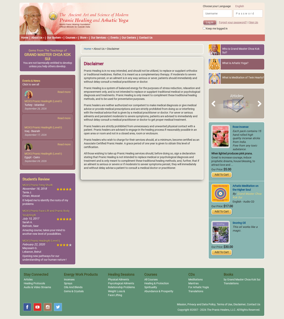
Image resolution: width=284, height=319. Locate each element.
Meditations (195, 279)
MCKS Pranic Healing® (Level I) (43, 101)
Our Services (98, 37)
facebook (27, 307)
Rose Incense (240, 127)
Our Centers (129, 37)
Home (24, 37)
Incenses (69, 279)
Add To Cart (222, 174)
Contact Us (145, 37)
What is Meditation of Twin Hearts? (243, 77)
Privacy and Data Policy (201, 304)
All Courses (151, 279)
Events (115, 37)
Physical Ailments (118, 279)
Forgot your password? (233, 22)
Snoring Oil (239, 223)
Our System (54, 37)
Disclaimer (239, 304)
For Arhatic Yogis (198, 287)
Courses (70, 37)
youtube (37, 307)
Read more (64, 92)
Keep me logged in (217, 28)
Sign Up (253, 22)
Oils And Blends (73, 287)
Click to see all (30, 84)
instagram (48, 307)
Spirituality (150, 287)
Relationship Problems (121, 287)
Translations (195, 291)
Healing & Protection (156, 283)
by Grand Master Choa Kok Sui (242, 279)
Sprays (68, 283)
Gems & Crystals (74, 291)
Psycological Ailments (121, 283)
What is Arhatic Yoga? (235, 63)
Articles (28, 279)
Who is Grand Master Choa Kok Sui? (240, 50)
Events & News (31, 80)
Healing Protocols (34, 283)
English (239, 6)
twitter (58, 307)
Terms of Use (224, 304)
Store (83, 37)
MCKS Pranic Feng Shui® (37, 185)
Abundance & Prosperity (158, 291)
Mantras (193, 283)
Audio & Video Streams (37, 287)
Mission (181, 304)
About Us (36, 37)
